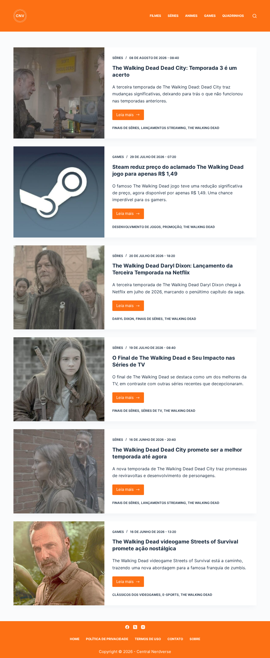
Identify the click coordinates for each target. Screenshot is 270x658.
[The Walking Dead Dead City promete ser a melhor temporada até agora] (58, 471)
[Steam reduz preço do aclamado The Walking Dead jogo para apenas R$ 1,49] (58, 192)
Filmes (155, 16)
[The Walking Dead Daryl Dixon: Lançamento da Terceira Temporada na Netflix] (58, 287)
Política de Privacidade (107, 639)
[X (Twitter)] (135, 627)
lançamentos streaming (163, 128)
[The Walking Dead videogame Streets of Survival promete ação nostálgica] (58, 563)
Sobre (195, 639)
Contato (175, 639)
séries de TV (151, 411)
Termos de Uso (148, 639)
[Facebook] (127, 627)
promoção (172, 227)
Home (74, 639)
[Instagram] (143, 627)
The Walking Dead (203, 128)
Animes (191, 16)
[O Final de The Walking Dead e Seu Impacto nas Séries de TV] (58, 379)
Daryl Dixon (123, 319)
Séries (173, 16)
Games (210, 16)
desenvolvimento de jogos (136, 227)
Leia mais (130, 116)
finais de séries (125, 128)
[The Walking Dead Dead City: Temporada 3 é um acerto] (58, 92)
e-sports (170, 595)
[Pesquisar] (255, 16)
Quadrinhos (233, 16)
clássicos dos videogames (136, 595)
